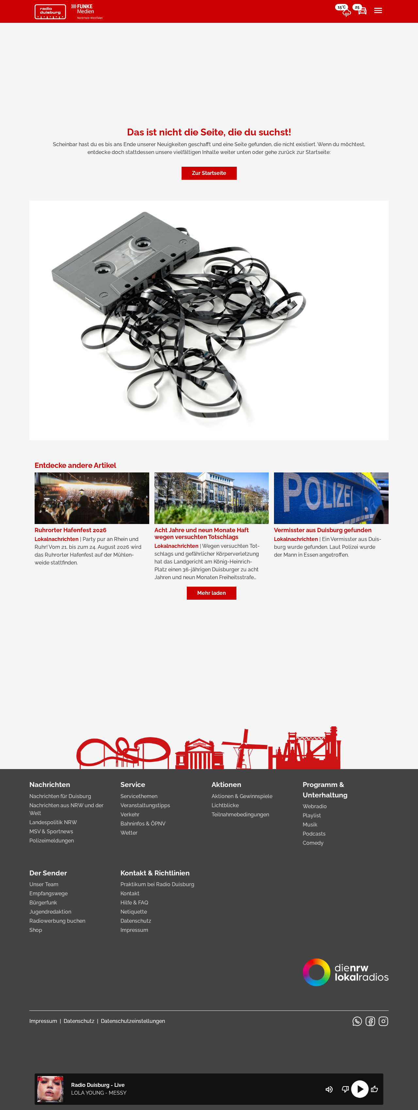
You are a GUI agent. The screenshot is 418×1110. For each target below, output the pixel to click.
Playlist (312, 815)
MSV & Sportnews (51, 831)
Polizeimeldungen (51, 841)
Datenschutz (136, 921)
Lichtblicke (225, 805)
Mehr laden (211, 593)
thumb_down (345, 1089)
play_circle (359, 1089)
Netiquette (134, 912)
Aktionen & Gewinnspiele (242, 796)
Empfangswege (48, 893)
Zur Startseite (209, 173)
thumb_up (374, 1089)
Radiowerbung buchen (57, 921)
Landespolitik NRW (53, 822)
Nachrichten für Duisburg (60, 796)
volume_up (329, 1089)
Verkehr (130, 814)
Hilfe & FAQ (134, 903)
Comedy (313, 843)
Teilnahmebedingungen (240, 814)
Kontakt (130, 893)
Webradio (315, 806)
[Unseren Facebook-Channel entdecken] (370, 1021)
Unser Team (43, 884)
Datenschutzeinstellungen (133, 1021)
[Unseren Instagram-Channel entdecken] (383, 1021)
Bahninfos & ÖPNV (143, 824)
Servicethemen (139, 796)
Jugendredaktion (50, 912)
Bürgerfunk (43, 903)
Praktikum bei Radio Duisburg (157, 884)
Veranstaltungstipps (145, 805)
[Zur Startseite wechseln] (50, 12)
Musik (310, 825)
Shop (35, 930)
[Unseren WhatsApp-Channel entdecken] (357, 1021)
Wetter (129, 833)
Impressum (134, 930)
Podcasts (314, 834)
